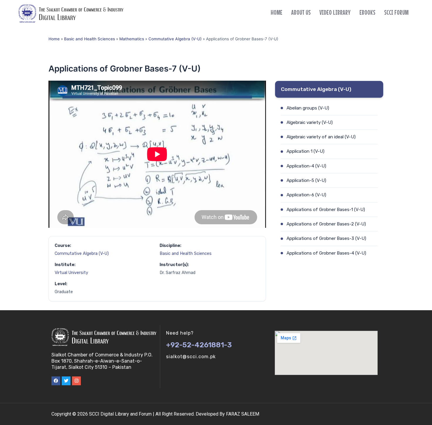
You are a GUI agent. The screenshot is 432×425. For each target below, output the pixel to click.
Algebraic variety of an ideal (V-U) (321, 137)
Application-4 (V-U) (306, 166)
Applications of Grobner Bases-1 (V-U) (326, 209)
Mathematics (131, 38)
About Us (301, 12)
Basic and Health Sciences (89, 38)
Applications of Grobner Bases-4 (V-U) (326, 253)
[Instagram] (76, 380)
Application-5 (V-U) (306, 180)
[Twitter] (66, 380)
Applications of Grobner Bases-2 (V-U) (326, 224)
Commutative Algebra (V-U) (175, 38)
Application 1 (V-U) (305, 151)
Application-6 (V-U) (306, 194)
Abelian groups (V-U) (308, 108)
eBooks (367, 12)
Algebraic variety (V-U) (310, 122)
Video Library (335, 12)
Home (276, 12)
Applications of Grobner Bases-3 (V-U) (326, 238)
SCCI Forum (396, 12)
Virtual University (71, 272)
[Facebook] (55, 380)
